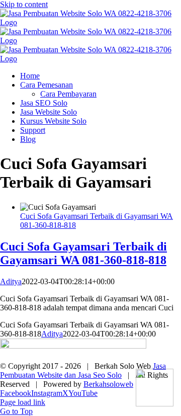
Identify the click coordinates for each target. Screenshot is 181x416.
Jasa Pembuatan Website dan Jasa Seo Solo (83, 370)
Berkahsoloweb (108, 384)
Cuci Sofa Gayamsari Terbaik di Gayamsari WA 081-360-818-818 (83, 253)
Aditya (11, 281)
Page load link (22, 402)
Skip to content (24, 4)
